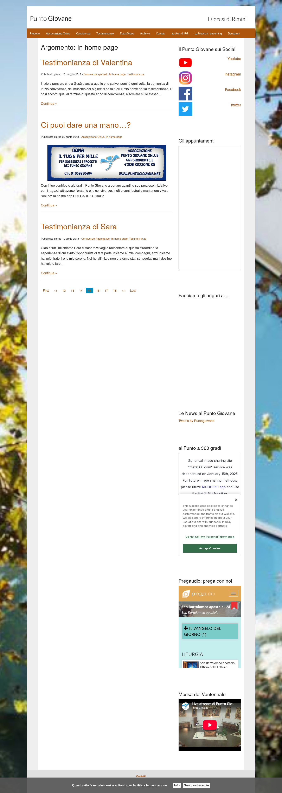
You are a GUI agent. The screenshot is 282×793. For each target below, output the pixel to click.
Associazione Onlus (58, 33)
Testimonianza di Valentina (86, 62)
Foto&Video (127, 33)
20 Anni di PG (180, 33)
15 (89, 290)
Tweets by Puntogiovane (196, 420)
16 (98, 290)
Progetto (35, 33)
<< (55, 290)
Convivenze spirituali (96, 74)
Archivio (145, 33)
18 (114, 290)
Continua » (49, 103)
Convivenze (83, 33)
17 (106, 290)
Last (133, 290)
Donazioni (234, 33)
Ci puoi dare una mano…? (86, 124)
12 (64, 290)
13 (72, 290)
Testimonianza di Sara (79, 226)
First (46, 290)
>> (123, 290)
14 (81, 290)
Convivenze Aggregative (95, 238)
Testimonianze (105, 33)
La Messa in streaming (208, 33)
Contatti (160, 33)
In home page (117, 74)
